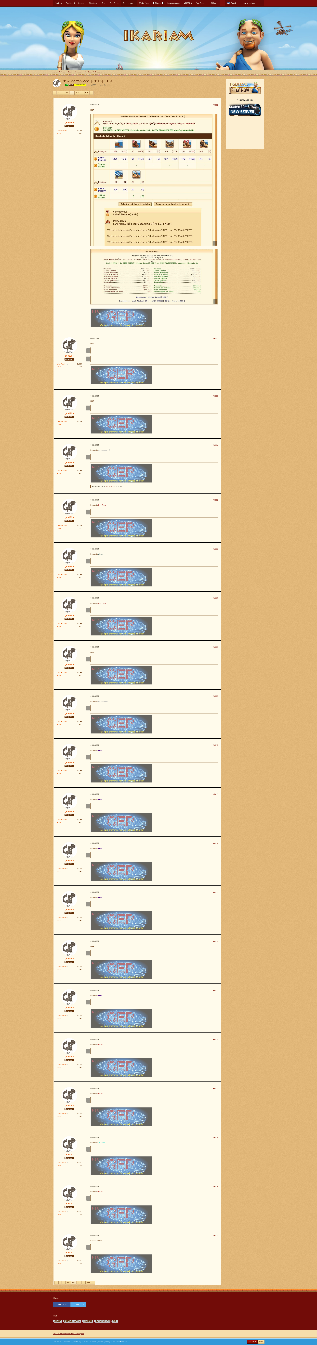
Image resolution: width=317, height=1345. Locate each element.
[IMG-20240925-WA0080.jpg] (90, 855)
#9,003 (215, 396)
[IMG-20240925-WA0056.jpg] (90, 408)
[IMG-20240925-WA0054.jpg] (90, 359)
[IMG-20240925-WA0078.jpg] (90, 757)
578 (86, 93)
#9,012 (215, 843)
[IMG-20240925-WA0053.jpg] (90, 350)
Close (261, 1342)
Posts (59, 133)
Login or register (248, 3)
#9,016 (215, 1039)
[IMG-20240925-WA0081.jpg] (90, 904)
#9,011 (215, 794)
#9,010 (215, 745)
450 (66, 93)
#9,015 (215, 990)
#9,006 (215, 549)
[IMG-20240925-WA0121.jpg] (90, 1149)
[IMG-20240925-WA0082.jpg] (90, 953)
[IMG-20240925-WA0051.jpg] (153, 180)
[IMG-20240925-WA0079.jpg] (90, 806)
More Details (252, 1342)
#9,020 (215, 1235)
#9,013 (215, 892)
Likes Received (62, 131)
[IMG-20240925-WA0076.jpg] (90, 659)
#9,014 (215, 941)
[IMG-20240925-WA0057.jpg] (90, 457)
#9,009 (215, 696)
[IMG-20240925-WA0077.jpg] (90, 708)
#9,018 (215, 1137)
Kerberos (87, 1321)
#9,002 (215, 339)
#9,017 (215, 1088)
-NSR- (115, 1321)
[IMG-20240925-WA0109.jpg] (90, 1051)
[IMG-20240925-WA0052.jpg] (154, 276)
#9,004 (215, 445)
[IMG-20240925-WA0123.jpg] (90, 1198)
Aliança (57, 1321)
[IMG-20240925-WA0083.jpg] (90, 1002)
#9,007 (215, 598)
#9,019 (215, 1186)
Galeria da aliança (72, 1321)
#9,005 (215, 500)
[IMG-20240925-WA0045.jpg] (90, 512)
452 (77, 93)
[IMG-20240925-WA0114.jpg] (90, 1100)
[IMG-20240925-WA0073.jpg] (90, 561)
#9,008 (215, 647)
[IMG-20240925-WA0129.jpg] (90, 1247)
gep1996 (92, 85)
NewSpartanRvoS (102, 1321)
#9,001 (215, 105)
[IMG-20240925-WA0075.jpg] (90, 610)
